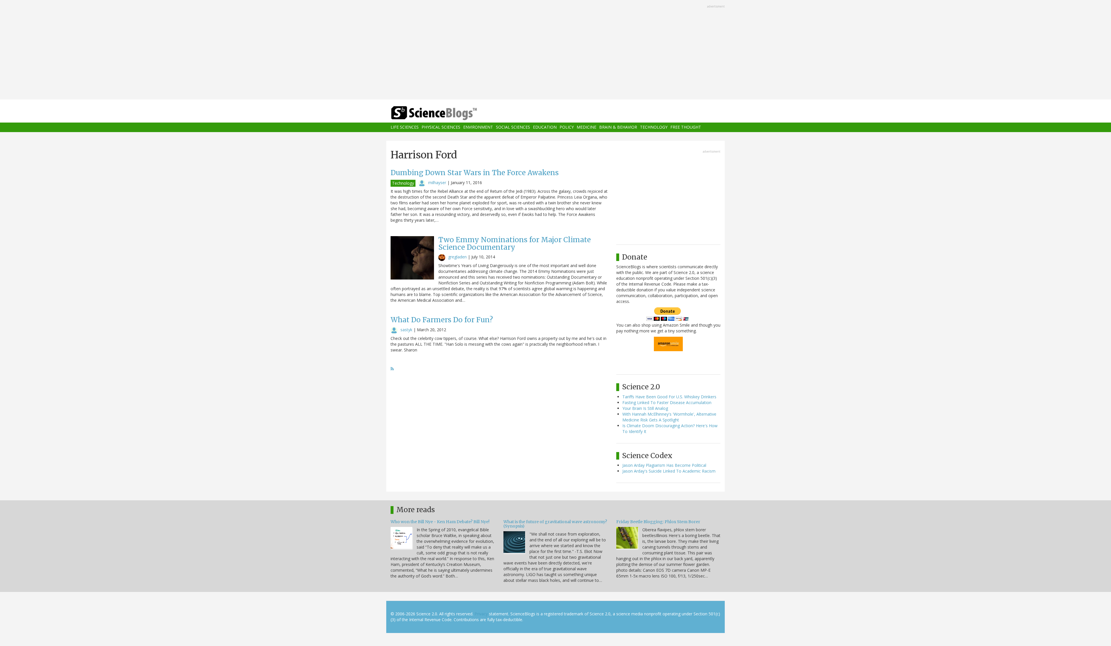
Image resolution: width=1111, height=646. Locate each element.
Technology (653, 127)
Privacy (481, 614)
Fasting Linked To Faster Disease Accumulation (666, 402)
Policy (567, 127)
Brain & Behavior (618, 127)
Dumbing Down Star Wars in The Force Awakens (475, 172)
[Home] (446, 113)
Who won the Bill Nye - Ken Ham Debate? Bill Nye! (440, 521)
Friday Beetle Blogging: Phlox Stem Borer (658, 521)
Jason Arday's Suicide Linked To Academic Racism (668, 471)
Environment (478, 127)
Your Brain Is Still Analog (645, 408)
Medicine (586, 127)
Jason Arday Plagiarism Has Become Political (664, 465)
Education (545, 127)
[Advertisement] (555, 50)
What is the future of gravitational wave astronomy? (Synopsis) (555, 524)
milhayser (437, 182)
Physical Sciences (441, 127)
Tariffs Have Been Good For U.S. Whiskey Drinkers (669, 396)
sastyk (406, 329)
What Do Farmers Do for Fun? (442, 319)
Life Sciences (405, 127)
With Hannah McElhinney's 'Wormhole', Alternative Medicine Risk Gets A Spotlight (669, 417)
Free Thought (685, 127)
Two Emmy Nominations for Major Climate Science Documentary (514, 243)
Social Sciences (513, 127)
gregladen (457, 257)
